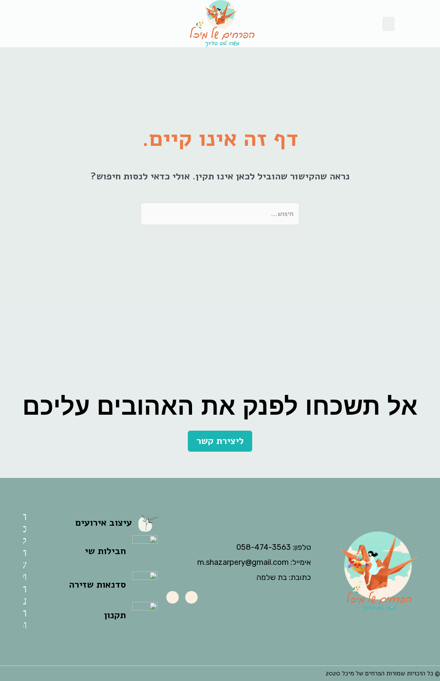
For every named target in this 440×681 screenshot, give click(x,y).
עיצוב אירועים (103, 522)
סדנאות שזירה (97, 584)
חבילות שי (105, 551)
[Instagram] (172, 597)
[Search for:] (220, 212)
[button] (388, 24)
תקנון (115, 615)
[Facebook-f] (191, 597)
